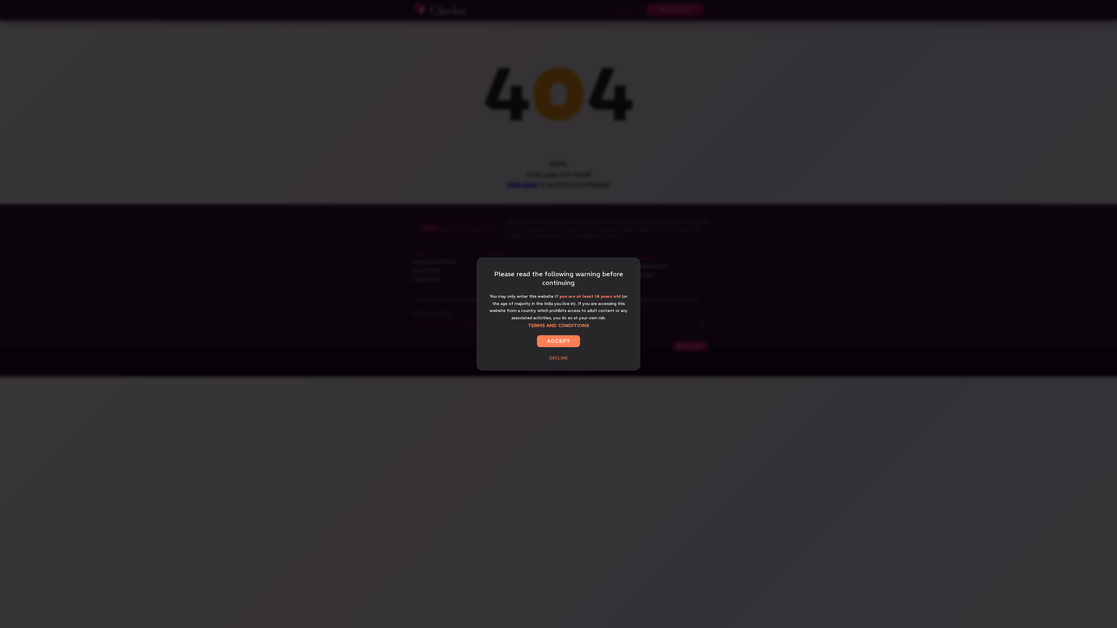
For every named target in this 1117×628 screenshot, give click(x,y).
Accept (558, 341)
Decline (558, 358)
